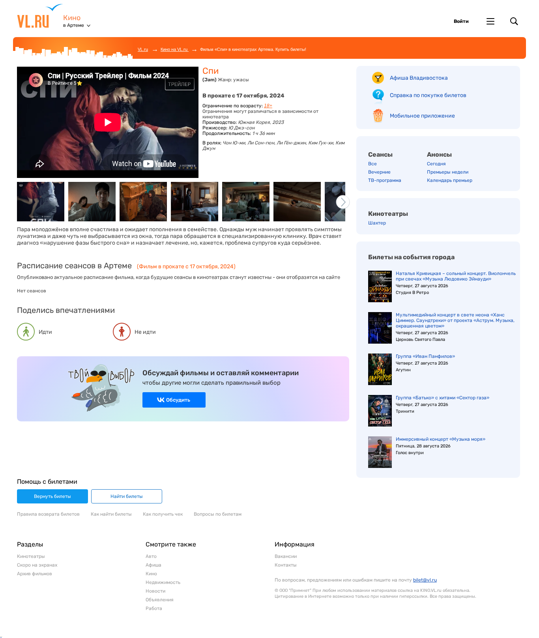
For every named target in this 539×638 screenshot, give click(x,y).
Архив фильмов (34, 573)
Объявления (160, 599)
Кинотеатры (388, 213)
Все (372, 164)
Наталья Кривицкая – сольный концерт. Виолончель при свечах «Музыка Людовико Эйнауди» (456, 276)
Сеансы (380, 154)
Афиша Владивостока (419, 78)
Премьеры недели (447, 172)
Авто (151, 556)
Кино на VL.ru (175, 49)
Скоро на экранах (37, 565)
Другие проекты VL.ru (490, 21)
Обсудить (178, 400)
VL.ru (40, 16)
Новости (155, 591)
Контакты (286, 565)
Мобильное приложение (422, 115)
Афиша (153, 565)
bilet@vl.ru (425, 580)
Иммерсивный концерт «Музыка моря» (440, 439)
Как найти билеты (111, 514)
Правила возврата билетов (48, 514)
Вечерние (379, 172)
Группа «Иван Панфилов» (425, 356)
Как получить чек (163, 514)
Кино (71, 18)
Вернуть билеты (52, 496)
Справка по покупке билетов (428, 95)
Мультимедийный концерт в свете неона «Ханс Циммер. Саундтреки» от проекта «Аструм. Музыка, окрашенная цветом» (455, 320)
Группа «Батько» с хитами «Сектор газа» (442, 397)
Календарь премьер (449, 180)
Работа (154, 608)
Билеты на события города (411, 257)
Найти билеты (126, 496)
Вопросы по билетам (217, 514)
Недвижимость (163, 582)
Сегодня (436, 164)
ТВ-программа (384, 180)
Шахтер (377, 223)
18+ (268, 106)
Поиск (514, 21)
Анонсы (439, 154)
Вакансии (286, 556)
